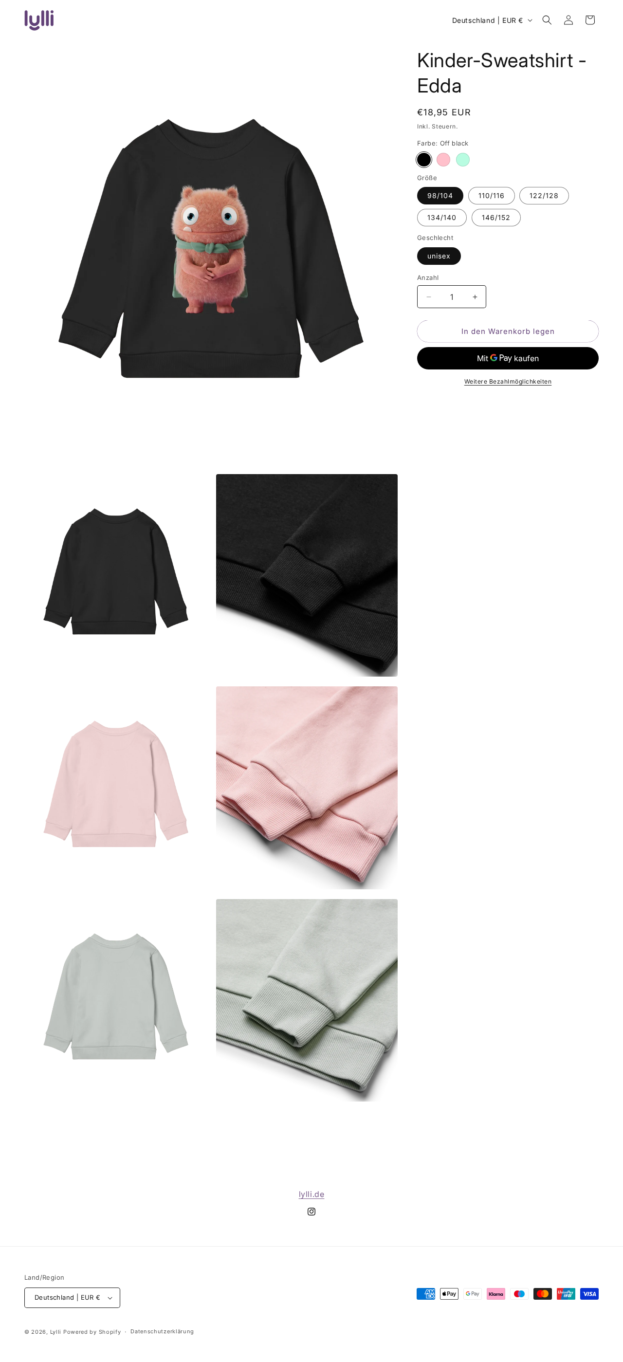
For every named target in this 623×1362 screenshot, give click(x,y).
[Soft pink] (443, 159)
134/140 (442, 217)
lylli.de (312, 1194)
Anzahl (428, 277)
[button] (547, 20)
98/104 (440, 195)
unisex (439, 256)
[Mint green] (463, 159)
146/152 (496, 217)
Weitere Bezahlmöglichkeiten (508, 381)
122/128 (544, 195)
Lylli (56, 1331)
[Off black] (424, 159)
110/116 (491, 195)
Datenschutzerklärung (162, 1331)
